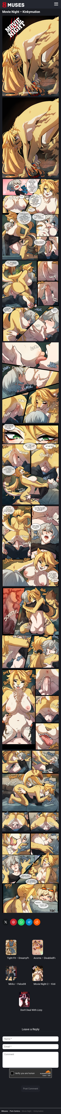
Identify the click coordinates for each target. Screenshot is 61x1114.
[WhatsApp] (21, 922)
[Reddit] (36, 922)
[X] (5, 922)
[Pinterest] (13, 922)
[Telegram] (29, 922)
